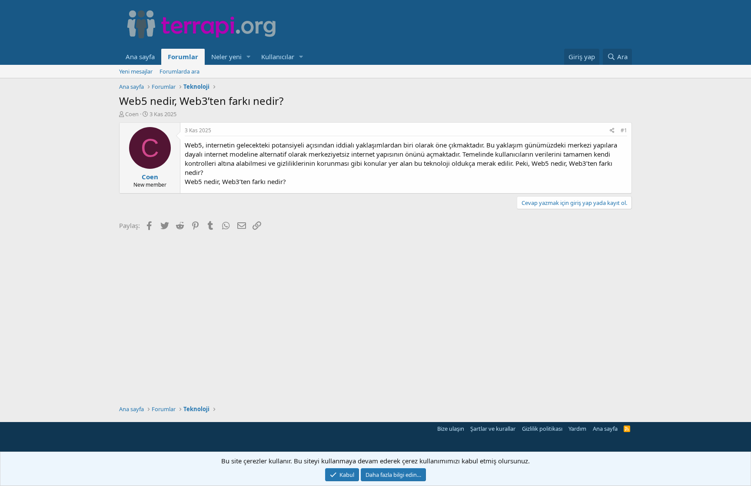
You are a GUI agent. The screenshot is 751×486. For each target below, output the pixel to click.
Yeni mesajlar (136, 71)
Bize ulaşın (450, 428)
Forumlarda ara (179, 71)
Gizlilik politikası (542, 428)
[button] (249, 57)
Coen (132, 114)
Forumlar (183, 56)
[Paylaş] (612, 131)
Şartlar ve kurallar (492, 428)
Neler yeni (226, 56)
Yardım (577, 428)
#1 (624, 130)
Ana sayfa (140, 56)
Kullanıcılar (277, 56)
